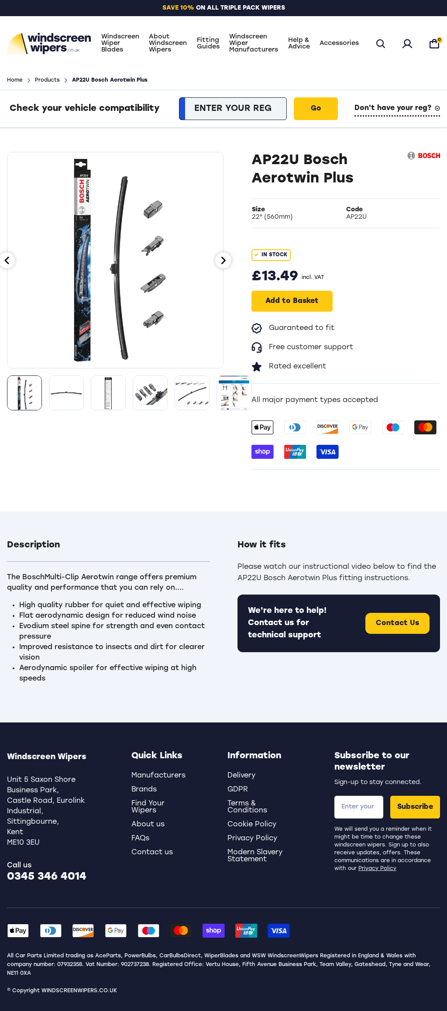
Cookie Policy (251, 824)
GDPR (237, 789)
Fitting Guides (208, 43)
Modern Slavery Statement (254, 856)
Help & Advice (299, 43)
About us (148, 824)
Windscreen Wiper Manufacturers (253, 43)
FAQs (140, 838)
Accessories (339, 43)
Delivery (241, 775)
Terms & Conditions (247, 807)
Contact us (152, 852)
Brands (144, 789)
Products (47, 80)
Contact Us (397, 623)
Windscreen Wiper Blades (120, 43)
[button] (108, 550)
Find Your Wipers (148, 807)
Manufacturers (158, 775)
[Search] (381, 44)
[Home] (49, 44)
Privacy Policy (377, 868)
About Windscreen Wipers (168, 43)
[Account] (407, 43)
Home (15, 80)
